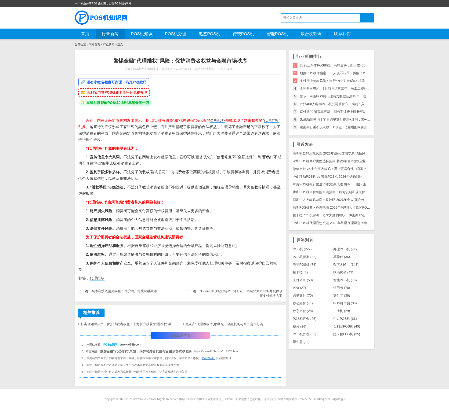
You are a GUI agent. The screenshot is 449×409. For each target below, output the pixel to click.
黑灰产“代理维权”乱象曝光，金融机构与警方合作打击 (224, 324)
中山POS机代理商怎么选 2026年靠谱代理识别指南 (330, 223)
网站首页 (94, 44)
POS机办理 (175, 33)
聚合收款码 (311, 33)
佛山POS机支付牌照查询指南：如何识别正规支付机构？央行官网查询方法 (347, 192)
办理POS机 (345, 249)
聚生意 (301, 342)
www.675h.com (131, 344)
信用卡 (341, 288)
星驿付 (341, 257)
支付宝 (341, 295)
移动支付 (303, 303)
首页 (85, 33)
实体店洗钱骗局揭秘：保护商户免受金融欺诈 (124, 291)
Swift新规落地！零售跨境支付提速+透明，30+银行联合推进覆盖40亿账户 (353, 119)
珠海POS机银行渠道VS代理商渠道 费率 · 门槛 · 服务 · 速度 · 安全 (341, 184)
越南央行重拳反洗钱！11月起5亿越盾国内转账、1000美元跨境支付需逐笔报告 (357, 127)
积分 (299, 326)
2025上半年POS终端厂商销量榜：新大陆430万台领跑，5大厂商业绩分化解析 (356, 65)
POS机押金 (304, 319)
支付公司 (303, 280)
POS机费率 (304, 257)
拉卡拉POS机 (346, 334)
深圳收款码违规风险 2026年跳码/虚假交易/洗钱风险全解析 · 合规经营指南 (347, 153)
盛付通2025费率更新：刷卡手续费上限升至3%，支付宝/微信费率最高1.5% (354, 112)
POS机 (302, 249)
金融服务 (217, 120)
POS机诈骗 (345, 303)
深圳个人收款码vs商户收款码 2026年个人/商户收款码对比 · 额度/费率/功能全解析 (352, 200)
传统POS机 (243, 33)
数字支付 (303, 311)
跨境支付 (303, 295)
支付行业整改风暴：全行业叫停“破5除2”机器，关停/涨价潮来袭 (346, 81)
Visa (299, 288)
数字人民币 (345, 264)
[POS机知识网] (101, 18)
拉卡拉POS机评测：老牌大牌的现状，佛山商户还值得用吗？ (337, 215)
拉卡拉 (301, 272)
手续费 (228, 172)
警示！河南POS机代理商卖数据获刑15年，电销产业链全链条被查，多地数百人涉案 (361, 96)
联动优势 (343, 272)
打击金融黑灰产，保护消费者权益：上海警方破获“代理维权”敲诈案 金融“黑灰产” (129, 324)
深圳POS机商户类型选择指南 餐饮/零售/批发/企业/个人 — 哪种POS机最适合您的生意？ (357, 161)
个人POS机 (345, 319)
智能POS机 (277, 33)
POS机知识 (141, 33)
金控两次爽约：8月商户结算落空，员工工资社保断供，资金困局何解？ (351, 88)
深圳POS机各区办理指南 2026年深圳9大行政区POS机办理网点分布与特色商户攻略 (354, 207)
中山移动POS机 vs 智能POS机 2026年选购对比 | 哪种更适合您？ (340, 176)
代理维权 (271, 120)
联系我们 (342, 33)
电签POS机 (209, 33)
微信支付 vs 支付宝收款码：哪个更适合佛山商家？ (330, 169)
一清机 (341, 311)
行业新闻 (110, 33)
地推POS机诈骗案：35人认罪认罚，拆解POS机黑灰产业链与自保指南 (351, 73)
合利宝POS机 (346, 326)
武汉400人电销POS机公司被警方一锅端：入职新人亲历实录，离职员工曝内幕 (357, 104)
